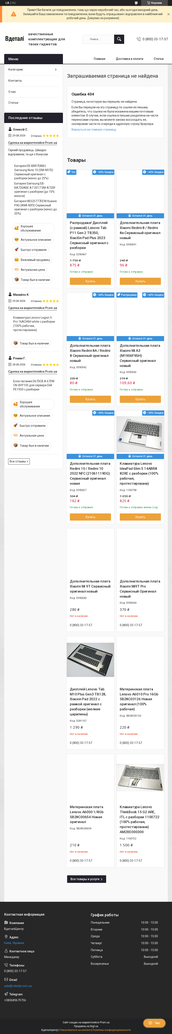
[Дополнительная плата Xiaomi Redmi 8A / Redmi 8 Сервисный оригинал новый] (90, 316)
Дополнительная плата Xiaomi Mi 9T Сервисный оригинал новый (90, 586)
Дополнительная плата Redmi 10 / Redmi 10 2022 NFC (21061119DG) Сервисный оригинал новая (90, 473)
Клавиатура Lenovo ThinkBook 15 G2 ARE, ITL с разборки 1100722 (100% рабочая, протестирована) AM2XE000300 (139, 819)
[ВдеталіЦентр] (14, 39)
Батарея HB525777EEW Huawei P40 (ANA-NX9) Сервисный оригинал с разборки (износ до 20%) (35, 207)
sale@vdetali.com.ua (18, 986)
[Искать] (119, 39)
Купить (90, 281)
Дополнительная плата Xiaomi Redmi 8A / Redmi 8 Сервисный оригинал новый (90, 353)
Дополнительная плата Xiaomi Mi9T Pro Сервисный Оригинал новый (140, 588)
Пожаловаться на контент (75, 1030)
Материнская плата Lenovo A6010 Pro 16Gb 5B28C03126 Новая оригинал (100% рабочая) (139, 699)
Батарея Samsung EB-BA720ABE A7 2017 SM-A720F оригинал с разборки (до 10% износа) (34, 190)
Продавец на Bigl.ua (86, 1026)
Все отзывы (18, 461)
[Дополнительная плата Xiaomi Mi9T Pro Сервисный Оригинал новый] (140, 552)
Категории (15, 69)
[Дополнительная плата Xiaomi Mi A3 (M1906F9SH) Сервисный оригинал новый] (140, 316)
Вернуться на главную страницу (94, 129)
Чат (157, 1023)
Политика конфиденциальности (112, 1030)
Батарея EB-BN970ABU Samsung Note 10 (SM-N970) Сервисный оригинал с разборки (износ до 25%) (33, 172)
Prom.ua (104, 1022)
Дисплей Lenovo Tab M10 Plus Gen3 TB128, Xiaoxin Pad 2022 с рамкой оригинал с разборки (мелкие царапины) (88, 701)
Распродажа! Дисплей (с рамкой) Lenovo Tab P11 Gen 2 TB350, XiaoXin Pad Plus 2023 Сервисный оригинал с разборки (89, 235)
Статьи (159, 58)
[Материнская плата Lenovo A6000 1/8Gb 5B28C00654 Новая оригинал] (90, 777)
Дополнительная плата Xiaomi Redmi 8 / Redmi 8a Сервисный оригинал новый (140, 230)
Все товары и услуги (84, 879)
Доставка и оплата (129, 58)
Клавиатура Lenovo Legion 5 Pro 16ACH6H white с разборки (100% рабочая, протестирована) (34, 324)
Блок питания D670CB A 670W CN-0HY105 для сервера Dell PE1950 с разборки (33, 385)
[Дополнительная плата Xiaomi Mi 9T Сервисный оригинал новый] (90, 552)
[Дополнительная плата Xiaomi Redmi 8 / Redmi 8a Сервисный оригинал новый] (140, 193)
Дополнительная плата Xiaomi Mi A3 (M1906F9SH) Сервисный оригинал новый (140, 355)
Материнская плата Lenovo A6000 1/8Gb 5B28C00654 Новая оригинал (86, 814)
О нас (12, 91)
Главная (99, 58)
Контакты (15, 80)
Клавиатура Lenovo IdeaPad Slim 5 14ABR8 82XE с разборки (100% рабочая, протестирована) (139, 473)
